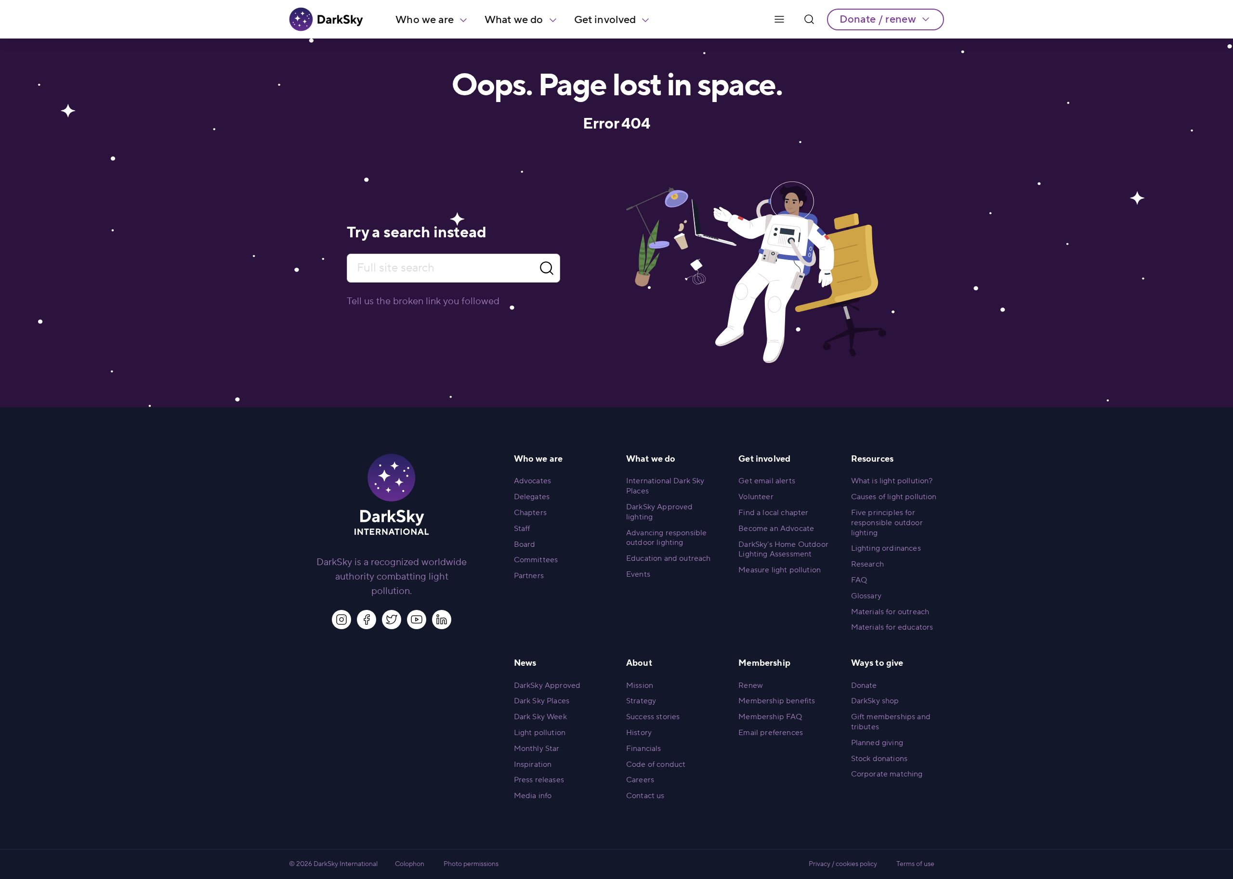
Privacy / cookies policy (843, 864)
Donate (864, 685)
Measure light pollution (779, 570)
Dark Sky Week (540, 717)
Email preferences (770, 732)
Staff (522, 528)
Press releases (539, 780)
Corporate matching (887, 774)
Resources (872, 459)
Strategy (641, 701)
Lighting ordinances (886, 548)
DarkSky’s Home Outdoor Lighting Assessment (783, 549)
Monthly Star (537, 748)
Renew (750, 685)
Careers (640, 780)
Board (525, 544)
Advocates (532, 481)
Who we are (424, 19)
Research (867, 564)
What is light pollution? (892, 481)
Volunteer (755, 497)
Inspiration (533, 764)
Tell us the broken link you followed (423, 301)
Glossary (866, 596)
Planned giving (877, 743)
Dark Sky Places (541, 701)
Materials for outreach (890, 612)
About (639, 663)
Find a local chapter (773, 512)
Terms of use (915, 864)
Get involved (605, 19)
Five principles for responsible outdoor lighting (887, 523)
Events (638, 574)
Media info (533, 796)
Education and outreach (668, 558)
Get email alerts (766, 481)
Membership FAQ (770, 717)
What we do (514, 19)
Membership (764, 663)
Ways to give (877, 663)
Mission (639, 685)
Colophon (409, 864)
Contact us (645, 796)
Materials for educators (892, 627)
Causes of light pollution (894, 497)
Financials (643, 748)
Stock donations (879, 758)
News (525, 663)
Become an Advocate (776, 528)
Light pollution (539, 732)
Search (546, 268)
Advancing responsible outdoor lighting (666, 538)
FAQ (859, 580)
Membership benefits (776, 701)
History (639, 732)
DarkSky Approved (547, 685)
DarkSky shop (875, 701)
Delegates (532, 497)
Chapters (530, 512)
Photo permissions (471, 864)
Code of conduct (655, 764)
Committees (536, 560)
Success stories (653, 717)
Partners (529, 576)
